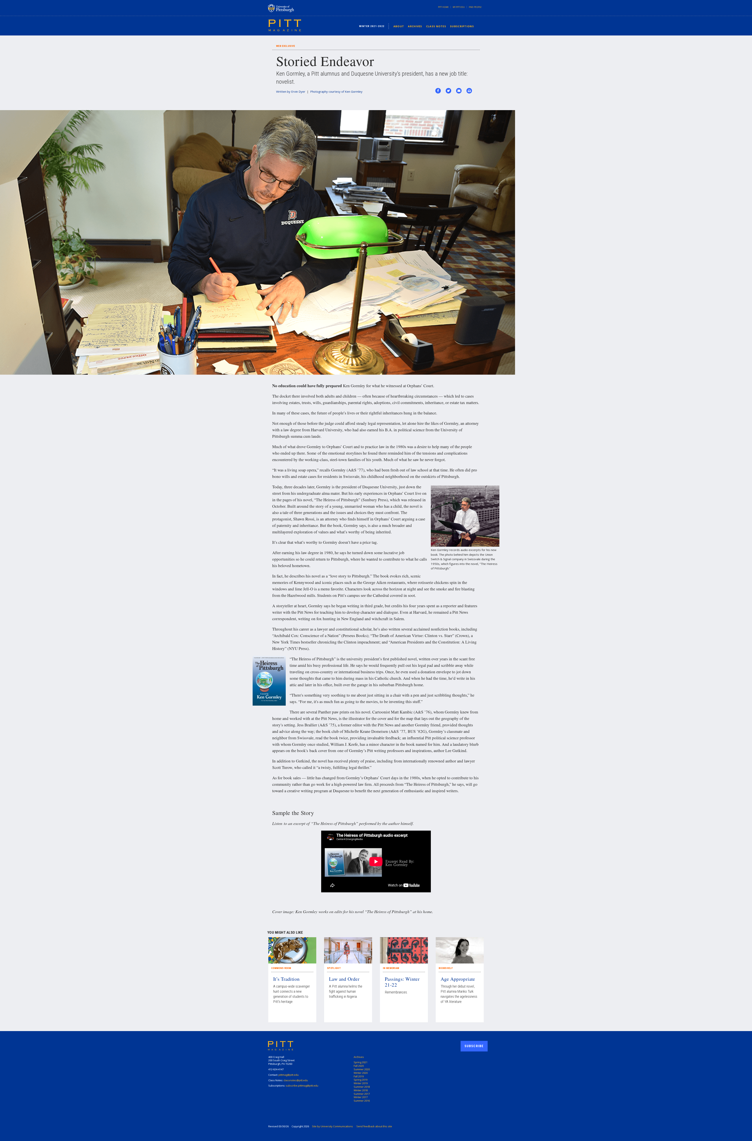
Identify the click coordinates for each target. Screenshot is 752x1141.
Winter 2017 (361, 1097)
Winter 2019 (361, 1083)
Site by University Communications (332, 1126)
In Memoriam (391, 968)
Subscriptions (462, 26)
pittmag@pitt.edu (288, 1075)
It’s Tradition (286, 979)
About (398, 26)
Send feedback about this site (374, 1126)
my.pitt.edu (459, 7)
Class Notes (436, 26)
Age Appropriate (458, 979)
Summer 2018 (362, 1086)
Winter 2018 (361, 1090)
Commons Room (281, 968)
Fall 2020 (359, 1066)
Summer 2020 (362, 1069)
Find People (475, 7)
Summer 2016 (362, 1100)
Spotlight (334, 968)
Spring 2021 (360, 1062)
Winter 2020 (361, 1073)
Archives (415, 26)
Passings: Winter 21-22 (402, 982)
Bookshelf (446, 968)
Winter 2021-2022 (372, 26)
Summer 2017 (362, 1094)
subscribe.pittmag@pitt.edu (302, 1085)
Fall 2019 (359, 1076)
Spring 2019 (360, 1079)
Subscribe (474, 1046)
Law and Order (344, 979)
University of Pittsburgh (296, 8)
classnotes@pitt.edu (296, 1080)
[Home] (284, 25)
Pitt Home (443, 7)
